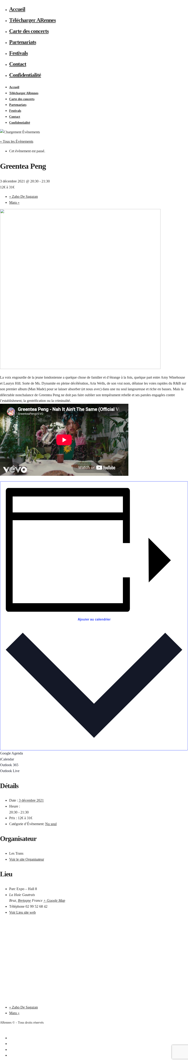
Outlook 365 (9, 765)
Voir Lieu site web (22, 912)
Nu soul (51, 824)
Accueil (17, 9)
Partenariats (22, 42)
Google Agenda (11, 753)
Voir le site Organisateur (26, 859)
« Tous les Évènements (16, 141)
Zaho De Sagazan (23, 196)
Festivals (18, 53)
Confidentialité (25, 75)
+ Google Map (54, 900)
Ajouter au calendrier (94, 619)
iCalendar (7, 759)
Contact (17, 64)
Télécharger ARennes (32, 20)
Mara (14, 202)
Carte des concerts (29, 31)
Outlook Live (9, 771)
